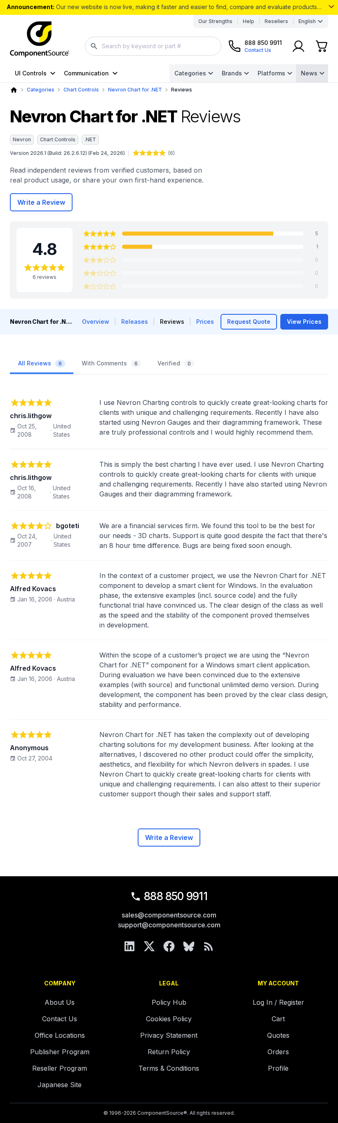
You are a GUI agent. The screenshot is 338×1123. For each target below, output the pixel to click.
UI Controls (31, 73)
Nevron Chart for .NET (135, 90)
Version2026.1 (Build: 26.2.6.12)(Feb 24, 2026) (67, 153)
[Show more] (331, 6)
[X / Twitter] (149, 946)
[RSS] (208, 946)
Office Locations (60, 1035)
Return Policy (169, 1052)
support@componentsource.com (169, 925)
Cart (278, 1019)
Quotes (278, 1035)
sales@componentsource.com (169, 915)
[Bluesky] (188, 946)
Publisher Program (59, 1052)
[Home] (14, 90)
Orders (278, 1052)
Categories (190, 73)
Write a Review (41, 202)
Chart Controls (81, 90)
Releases (134, 321)
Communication (86, 73)
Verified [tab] (174, 363)
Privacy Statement (168, 1035)
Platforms (271, 73)
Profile (278, 1068)
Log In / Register (278, 1002)
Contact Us (59, 1019)
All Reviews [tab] (40, 363)
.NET (90, 139)
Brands (232, 73)
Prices (205, 321)
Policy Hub (169, 1002)
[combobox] (153, 46)
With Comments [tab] (110, 363)
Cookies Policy (169, 1019)
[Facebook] (169, 946)
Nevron (22, 139)
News (309, 73)
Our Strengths (215, 21)
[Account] (298, 46)
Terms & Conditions (168, 1068)
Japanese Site (60, 1085)
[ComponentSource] (39, 39)
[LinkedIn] (129, 946)
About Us (60, 1002)
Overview (95, 321)
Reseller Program (59, 1068)
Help (248, 21)
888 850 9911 (175, 896)
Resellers (276, 21)
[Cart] (321, 46)
